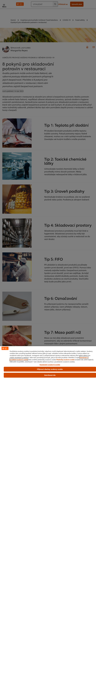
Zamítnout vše (49, 375)
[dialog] (48, 519)
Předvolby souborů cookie (65, 360)
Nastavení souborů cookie (50, 365)
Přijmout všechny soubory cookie (50, 369)
